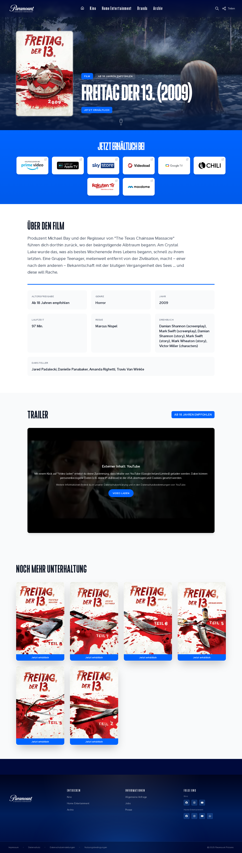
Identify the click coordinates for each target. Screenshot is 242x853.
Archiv (70, 809)
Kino (69, 797)
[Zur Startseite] (82, 8)
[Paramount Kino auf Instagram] (194, 802)
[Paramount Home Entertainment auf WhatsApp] (210, 816)
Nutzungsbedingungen (96, 847)
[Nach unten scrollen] (121, 122)
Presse (128, 809)
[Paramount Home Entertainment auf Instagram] (194, 816)
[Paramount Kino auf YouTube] (202, 802)
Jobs (127, 803)
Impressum (14, 847)
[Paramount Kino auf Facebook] (186, 802)
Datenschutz (34, 847)
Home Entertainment (78, 803)
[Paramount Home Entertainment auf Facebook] (186, 816)
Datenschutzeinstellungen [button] (62, 847)
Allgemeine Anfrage (136, 797)
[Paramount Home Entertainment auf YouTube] (202, 816)
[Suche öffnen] (217, 8)
